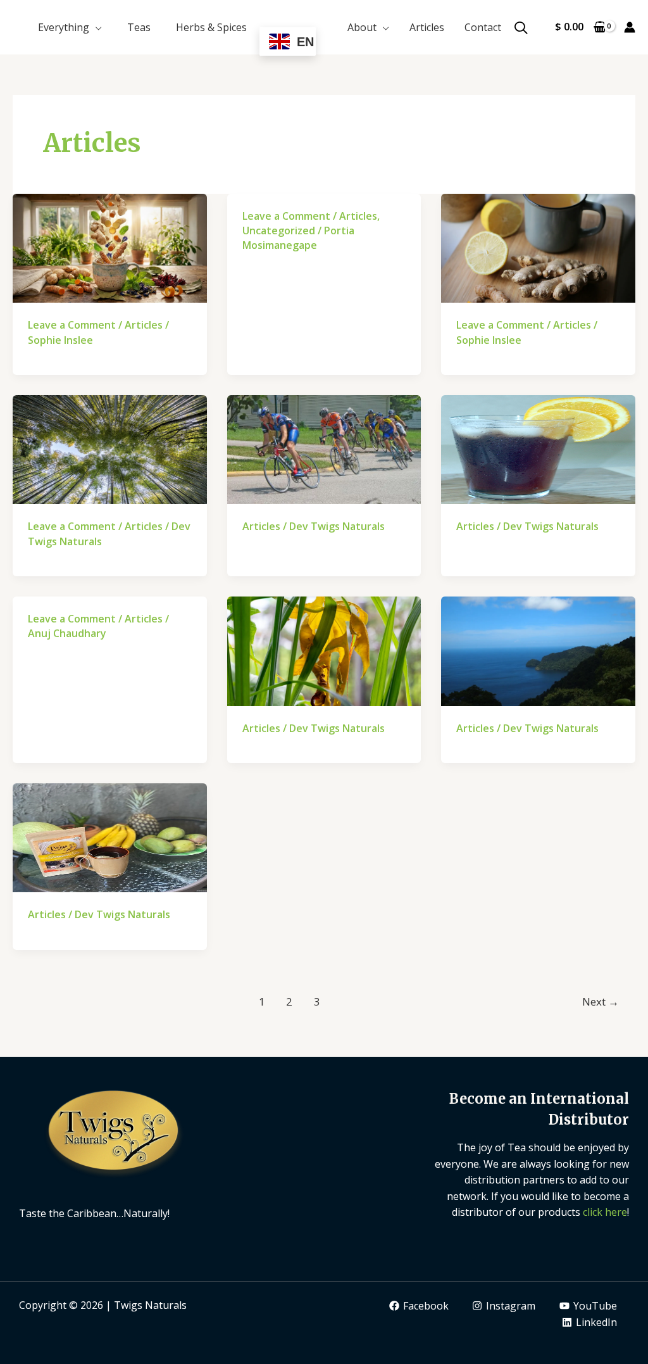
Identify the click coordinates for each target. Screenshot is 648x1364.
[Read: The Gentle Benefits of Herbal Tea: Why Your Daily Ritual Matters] (110, 247)
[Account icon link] (629, 27)
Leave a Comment (72, 325)
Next (600, 1001)
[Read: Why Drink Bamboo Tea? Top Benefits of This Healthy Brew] (110, 449)
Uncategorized (278, 230)
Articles (426, 27)
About (362, 27)
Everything (63, 27)
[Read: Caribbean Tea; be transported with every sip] (538, 650)
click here (605, 1212)
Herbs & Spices (211, 27)
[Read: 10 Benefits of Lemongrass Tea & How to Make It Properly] (324, 650)
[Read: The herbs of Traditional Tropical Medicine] (110, 836)
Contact (482, 27)
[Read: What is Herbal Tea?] (538, 247)
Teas (139, 27)
